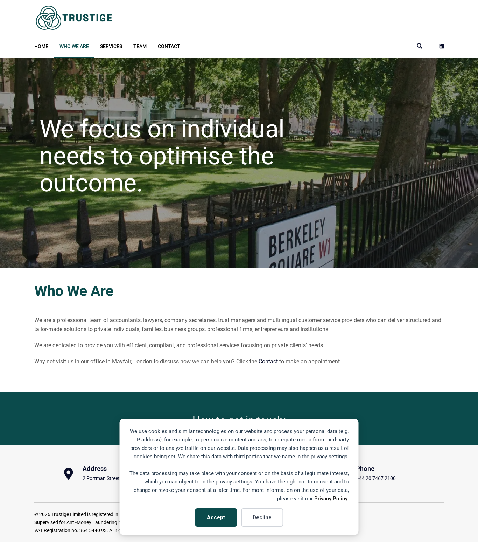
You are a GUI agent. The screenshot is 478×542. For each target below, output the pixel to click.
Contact (169, 46)
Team (140, 46)
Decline (262, 517)
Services (111, 46)
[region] (239, 163)
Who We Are (74, 46)
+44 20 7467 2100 (376, 478)
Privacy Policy (330, 498)
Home (41, 46)
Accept (216, 517)
